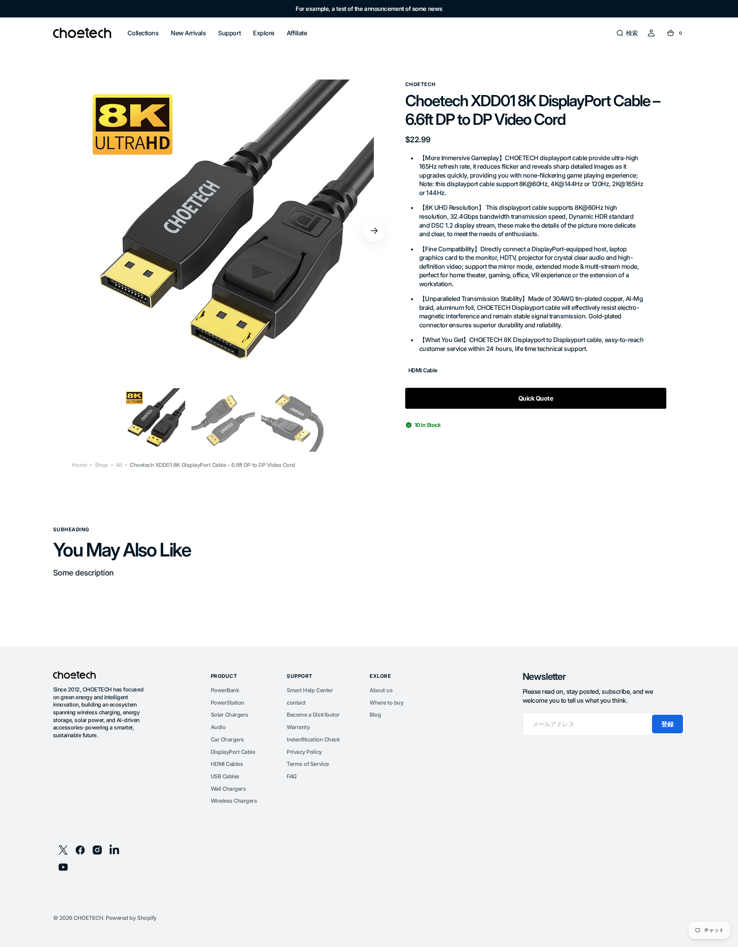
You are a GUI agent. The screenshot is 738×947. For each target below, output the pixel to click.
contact (296, 702)
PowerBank (225, 690)
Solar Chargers (229, 714)
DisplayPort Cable (233, 751)
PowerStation (227, 702)
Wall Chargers (228, 788)
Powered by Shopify (131, 917)
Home (79, 464)
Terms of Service (308, 763)
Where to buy (386, 702)
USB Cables (225, 776)
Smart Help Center (310, 690)
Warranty (298, 727)
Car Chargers (227, 739)
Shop (101, 464)
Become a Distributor (313, 714)
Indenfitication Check (313, 739)
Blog (375, 714)
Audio (218, 727)
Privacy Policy (304, 751)
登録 (667, 724)
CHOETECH (88, 917)
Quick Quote (535, 398)
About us (381, 690)
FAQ (292, 776)
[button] (627, 32)
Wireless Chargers (234, 800)
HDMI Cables (227, 763)
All (119, 464)
